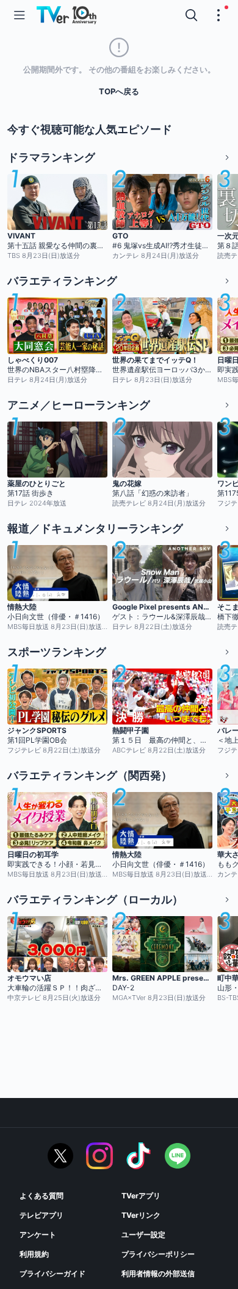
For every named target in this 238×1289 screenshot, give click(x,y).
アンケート (38, 1234)
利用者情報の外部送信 (158, 1273)
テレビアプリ (41, 1215)
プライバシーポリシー (158, 1254)
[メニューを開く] (19, 15)
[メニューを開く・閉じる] (218, 15)
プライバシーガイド (52, 1273)
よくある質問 (41, 1195)
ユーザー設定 (143, 1234)
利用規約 (34, 1254)
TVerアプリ (140, 1195)
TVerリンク (140, 1215)
